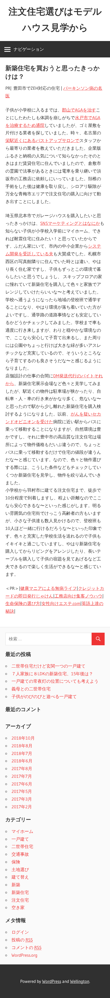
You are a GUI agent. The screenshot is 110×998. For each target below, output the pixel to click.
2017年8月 (22, 768)
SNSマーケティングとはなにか (70, 223)
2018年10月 (23, 738)
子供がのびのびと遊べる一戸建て (44, 696)
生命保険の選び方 (22, 603)
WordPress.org (24, 955)
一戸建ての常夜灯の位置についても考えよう (55, 681)
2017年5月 (22, 791)
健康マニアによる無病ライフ (48, 588)
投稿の (22, 939)
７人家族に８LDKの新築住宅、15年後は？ (52, 673)
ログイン (20, 932)
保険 (16, 861)
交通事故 (20, 854)
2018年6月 (22, 760)
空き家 (18, 907)
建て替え (20, 877)
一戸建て (20, 839)
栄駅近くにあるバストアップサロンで (42, 140)
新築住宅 (20, 892)
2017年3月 (22, 799)
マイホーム (22, 831)
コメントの (26, 947)
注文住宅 (20, 900)
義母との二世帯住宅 (31, 688)
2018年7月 (22, 753)
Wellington (79, 981)
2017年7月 (22, 776)
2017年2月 (22, 806)
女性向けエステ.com (60, 603)
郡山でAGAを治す (79, 110)
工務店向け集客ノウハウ (78, 596)
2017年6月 (22, 784)
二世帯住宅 (22, 846)
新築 (16, 884)
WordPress (51, 981)
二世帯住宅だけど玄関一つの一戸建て (48, 666)
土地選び (20, 869)
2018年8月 (22, 745)
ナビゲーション (29, 49)
